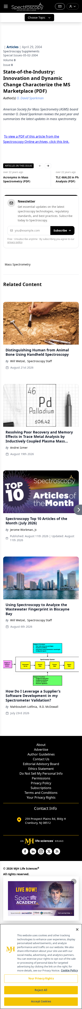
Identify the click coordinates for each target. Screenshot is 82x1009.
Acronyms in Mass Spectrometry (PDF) (16, 179)
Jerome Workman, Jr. (23, 530)
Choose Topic (36, 17)
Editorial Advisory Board (41, 764)
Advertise (41, 749)
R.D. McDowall (48, 707)
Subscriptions (41, 788)
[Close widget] (73, 881)
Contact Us (41, 759)
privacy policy (14, 242)
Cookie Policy (69, 970)
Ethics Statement (41, 768)
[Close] (77, 929)
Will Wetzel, (18, 361)
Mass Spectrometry (17, 264)
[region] (41, 966)
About (41, 745)
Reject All (41, 990)
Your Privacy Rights (41, 797)
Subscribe (60, 230)
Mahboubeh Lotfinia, (24, 707)
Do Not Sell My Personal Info (41, 773)
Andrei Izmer (19, 447)
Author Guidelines (41, 754)
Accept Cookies (41, 1001)
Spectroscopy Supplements (21, 51)
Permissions (41, 778)
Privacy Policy (41, 783)
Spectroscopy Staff (39, 361)
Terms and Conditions (41, 792)
